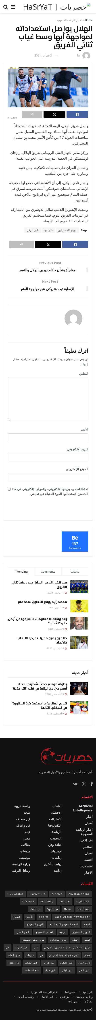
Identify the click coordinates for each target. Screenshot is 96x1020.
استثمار (88, 847)
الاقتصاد (56, 812)
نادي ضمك (50, 970)
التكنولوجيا (54, 825)
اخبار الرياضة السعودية (69, 20)
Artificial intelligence (83, 808)
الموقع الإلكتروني (77, 469)
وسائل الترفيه (21, 870)
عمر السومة (21, 947)
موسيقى (24, 857)
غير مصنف (23, 819)
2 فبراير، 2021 (43, 55)
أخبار (89, 817)
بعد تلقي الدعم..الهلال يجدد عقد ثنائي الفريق (38, 584)
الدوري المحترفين (81, 932)
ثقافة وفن (54, 845)
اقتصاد (88, 859)
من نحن (64, 997)
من (41, 955)
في (7, 947)
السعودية (55, 838)
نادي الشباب (31, 962)
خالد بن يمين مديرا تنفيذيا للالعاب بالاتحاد (42, 640)
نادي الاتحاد (84, 962)
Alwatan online (79, 893)
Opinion (52, 909)
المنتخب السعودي (44, 932)
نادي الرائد (49, 962)
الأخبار (89, 872)
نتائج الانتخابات (32, 970)
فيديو (87, 955)
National (84, 909)
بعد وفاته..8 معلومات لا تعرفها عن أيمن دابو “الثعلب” (37, 621)
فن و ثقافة (23, 825)
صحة (27, 812)
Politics (35, 909)
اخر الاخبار (86, 840)
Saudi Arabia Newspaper (72, 916)
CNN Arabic (15, 893)
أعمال (89, 823)
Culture (64, 901)
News (68, 909)
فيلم (27, 832)
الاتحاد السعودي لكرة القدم (64, 924)
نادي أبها (48, 230)
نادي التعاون (66, 962)
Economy (47, 901)
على (36, 947)
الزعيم (63, 932)
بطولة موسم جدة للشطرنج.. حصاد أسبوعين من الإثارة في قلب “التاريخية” (39, 686)
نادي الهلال (33, 230)
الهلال (75, 939)
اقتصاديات (86, 866)
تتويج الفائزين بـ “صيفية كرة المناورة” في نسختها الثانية (39, 705)
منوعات (25, 851)
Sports (43, 916)
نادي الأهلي (14, 955)
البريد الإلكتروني (76, 449)
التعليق (82, 373)
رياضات (56, 857)
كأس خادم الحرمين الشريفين (64, 955)
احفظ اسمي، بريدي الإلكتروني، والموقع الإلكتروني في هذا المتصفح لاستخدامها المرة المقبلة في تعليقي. (50, 491)
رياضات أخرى (52, 864)
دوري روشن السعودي (33, 939)
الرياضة (56, 832)
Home (89, 20)
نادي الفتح (14, 962)
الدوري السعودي (35, 924)
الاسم (83, 429)
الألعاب (56, 806)
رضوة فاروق (69, 55)
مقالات (25, 845)
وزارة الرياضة (21, 864)
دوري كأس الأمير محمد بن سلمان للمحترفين (67, 947)
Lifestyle (28, 901)
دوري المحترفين (67, 230)
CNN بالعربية (83, 901)
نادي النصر (84, 970)
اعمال (89, 853)
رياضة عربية (22, 806)
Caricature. (37, 893)
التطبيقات (55, 819)
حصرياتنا (55, 851)
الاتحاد (87, 924)
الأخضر (29, 916)
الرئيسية (87, 992)
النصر (87, 939)
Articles (57, 893)
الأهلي (17, 916)
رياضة (57, 870)
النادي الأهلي (23, 932)
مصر (27, 838)
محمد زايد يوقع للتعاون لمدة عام (42, 602)
